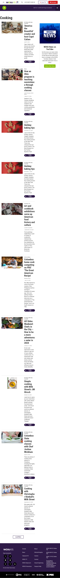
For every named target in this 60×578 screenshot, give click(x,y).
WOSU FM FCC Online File (51, 549)
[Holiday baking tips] (12, 127)
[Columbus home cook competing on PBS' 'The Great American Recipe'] (12, 262)
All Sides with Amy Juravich (28, 23)
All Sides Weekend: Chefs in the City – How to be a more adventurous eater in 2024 (29, 332)
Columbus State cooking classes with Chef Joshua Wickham (29, 443)
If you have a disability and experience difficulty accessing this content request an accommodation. (51, 563)
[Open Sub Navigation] (36, 2)
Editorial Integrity (38, 552)
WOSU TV (24, 559)
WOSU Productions (27, 566)
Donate (53, 2)
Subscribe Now (50, 66)
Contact (36, 559)
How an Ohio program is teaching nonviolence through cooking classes (29, 81)
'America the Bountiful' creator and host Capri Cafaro (29, 32)
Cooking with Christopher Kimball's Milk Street (29, 494)
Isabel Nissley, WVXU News (28, 93)
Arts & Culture (27, 257)
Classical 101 (25, 555)
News (25, 69)
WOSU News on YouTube (50, 48)
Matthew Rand (27, 278)
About (35, 548)
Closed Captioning (38, 562)
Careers (36, 555)
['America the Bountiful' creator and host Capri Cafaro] (12, 27)
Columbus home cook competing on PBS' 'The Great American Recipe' (29, 267)
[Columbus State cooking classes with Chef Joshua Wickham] (12, 437)
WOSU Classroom (26, 562)
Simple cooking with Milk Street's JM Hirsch (29, 386)
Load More (18, 537)
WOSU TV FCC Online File (51, 557)
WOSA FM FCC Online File (51, 553)
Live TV (43, 2)
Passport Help (37, 566)
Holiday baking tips (29, 126)
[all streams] (57, 8)
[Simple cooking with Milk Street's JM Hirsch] (12, 383)
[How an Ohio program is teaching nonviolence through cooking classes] (12, 74)
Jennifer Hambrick (28, 227)
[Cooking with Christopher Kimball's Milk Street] (12, 490)
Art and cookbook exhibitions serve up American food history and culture (29, 215)
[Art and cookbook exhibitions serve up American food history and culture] (12, 209)
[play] (4, 8)
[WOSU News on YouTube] (50, 33)
